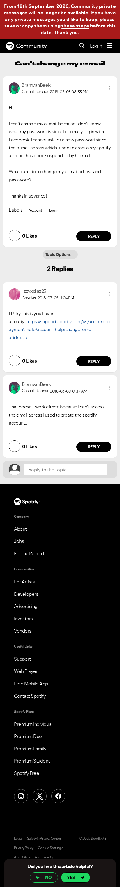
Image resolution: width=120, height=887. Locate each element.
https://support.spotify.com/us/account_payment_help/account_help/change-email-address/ (59, 329)
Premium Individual (33, 724)
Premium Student (32, 761)
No (48, 877)
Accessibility (44, 857)
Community (31, 46)
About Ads (22, 857)
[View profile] (14, 87)
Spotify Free (26, 773)
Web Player (26, 671)
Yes (71, 877)
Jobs (19, 541)
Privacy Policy (23, 848)
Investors (23, 618)
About (20, 529)
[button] (109, 88)
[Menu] (109, 45)
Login (53, 210)
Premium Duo (28, 736)
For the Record (29, 553)
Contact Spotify (30, 696)
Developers (26, 594)
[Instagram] (21, 796)
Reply (94, 236)
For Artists (24, 581)
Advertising (26, 606)
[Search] (82, 46)
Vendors (22, 631)
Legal (18, 838)
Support (22, 659)
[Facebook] (58, 796)
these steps (75, 25)
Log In (96, 46)
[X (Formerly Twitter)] (40, 796)
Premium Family (30, 748)
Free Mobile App (31, 683)
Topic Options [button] (58, 254)
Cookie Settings (50, 848)
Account (35, 210)
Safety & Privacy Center (44, 838)
